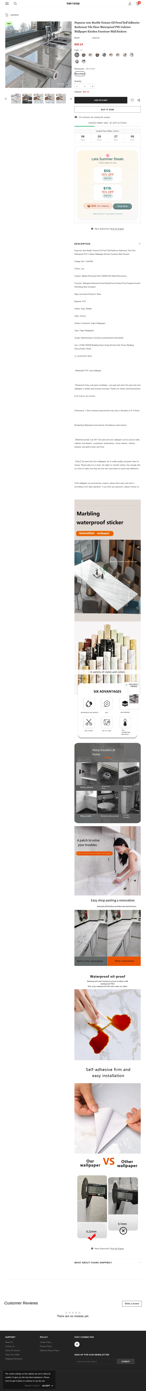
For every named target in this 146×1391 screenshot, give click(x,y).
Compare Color (63, 84)
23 (80, 117)
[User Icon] (129, 3)
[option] (38, 54)
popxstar (96, 38)
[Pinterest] (77, 1344)
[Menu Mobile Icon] (7, 3)
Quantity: (78, 81)
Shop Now (122, 206)
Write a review (132, 1303)
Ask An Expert (117, 229)
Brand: (77, 38)
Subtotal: (78, 92)
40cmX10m (80, 74)
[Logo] (73, 3)
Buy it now (107, 109)
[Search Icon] (15, 3)
